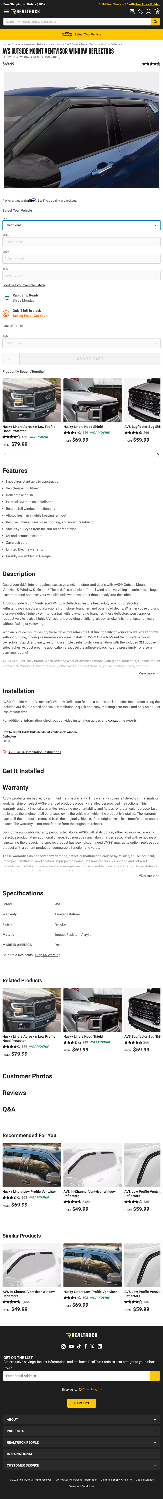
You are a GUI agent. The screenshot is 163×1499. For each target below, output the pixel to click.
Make (6, 235)
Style (5, 336)
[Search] (155, 21)
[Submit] (155, 1376)
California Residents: (31, 955)
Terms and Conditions (81, 1486)
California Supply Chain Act (116, 1479)
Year (5, 218)
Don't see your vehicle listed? (24, 285)
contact (113, 720)
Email (7, 1368)
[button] (81, 1419)
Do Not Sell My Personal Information (76, 1479)
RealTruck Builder (147, 4)
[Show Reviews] (151, 64)
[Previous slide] (5, 454)
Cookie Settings (145, 1479)
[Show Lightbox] (81, 130)
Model (6, 251)
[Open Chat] (132, 11)
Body (5, 268)
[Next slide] (157, 454)
